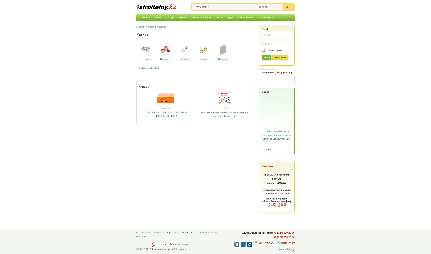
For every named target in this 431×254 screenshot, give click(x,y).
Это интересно (266, 18)
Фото (219, 18)
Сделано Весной (286, 249)
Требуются (267, 72)
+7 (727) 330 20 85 (284, 232)
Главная (145, 18)
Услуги (170, 18)
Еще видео (266, 150)
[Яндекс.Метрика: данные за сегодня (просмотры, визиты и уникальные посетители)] (179, 244)
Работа (183, 18)
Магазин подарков (157, 27)
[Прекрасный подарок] (165, 49)
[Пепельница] (146, 49)
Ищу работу (284, 72)
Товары (158, 18)
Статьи (144, 86)
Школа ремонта (246, 18)
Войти (267, 58)
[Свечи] (203, 49)
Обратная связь (143, 233)
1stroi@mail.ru (266, 243)
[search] (287, 7)
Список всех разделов (149, 68)
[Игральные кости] (184, 49)
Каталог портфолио (202, 18)
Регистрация (280, 58)
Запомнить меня (274, 50)
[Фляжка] (223, 49)
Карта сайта (172, 233)
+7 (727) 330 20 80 (284, 237)
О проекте (158, 233)
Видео (230, 18)
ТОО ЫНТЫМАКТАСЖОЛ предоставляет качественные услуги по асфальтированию (276, 135)
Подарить (146, 59)
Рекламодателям (188, 233)
